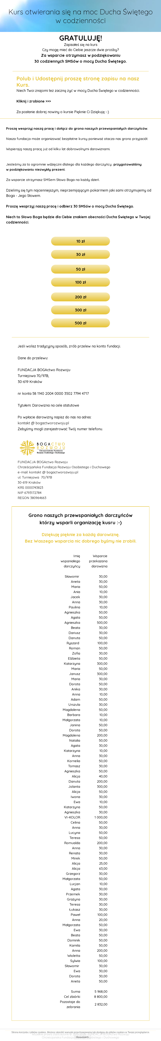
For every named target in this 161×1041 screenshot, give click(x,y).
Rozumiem (82, 1036)
